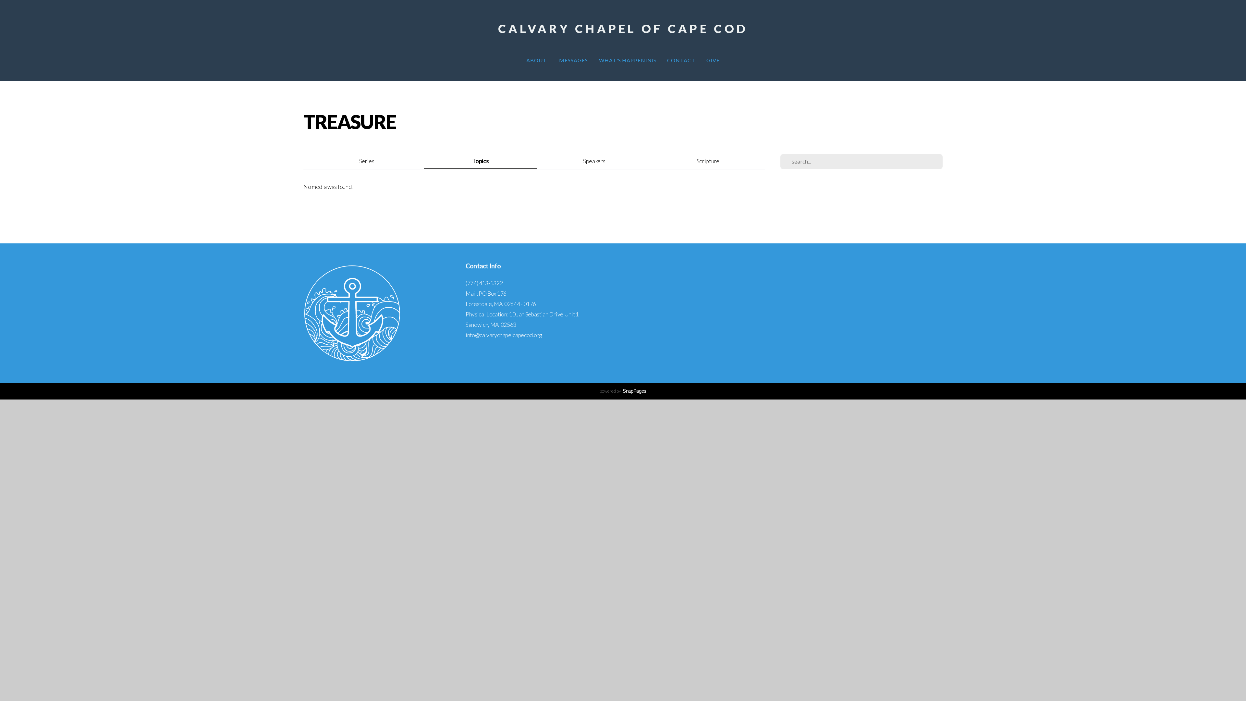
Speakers (594, 161)
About (537, 60)
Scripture (708, 161)
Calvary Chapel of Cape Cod (623, 28)
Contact (681, 60)
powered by (623, 391)
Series (366, 161)
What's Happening (627, 60)
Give (713, 60)
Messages (573, 60)
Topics (480, 161)
